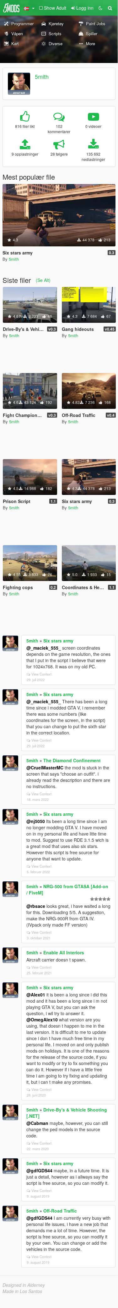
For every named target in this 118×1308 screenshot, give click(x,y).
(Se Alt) (43, 280)
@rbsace (35, 906)
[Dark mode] (100, 8)
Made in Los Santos (22, 1291)
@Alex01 (35, 994)
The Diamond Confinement (72, 760)
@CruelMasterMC (44, 767)
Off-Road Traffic (60, 1211)
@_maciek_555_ (43, 648)
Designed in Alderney (24, 1285)
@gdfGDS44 (39, 1170)
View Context (41, 673)
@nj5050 (35, 821)
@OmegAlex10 (42, 1019)
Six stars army (58, 640)
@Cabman (37, 1123)
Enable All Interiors (63, 952)
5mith (42, 76)
